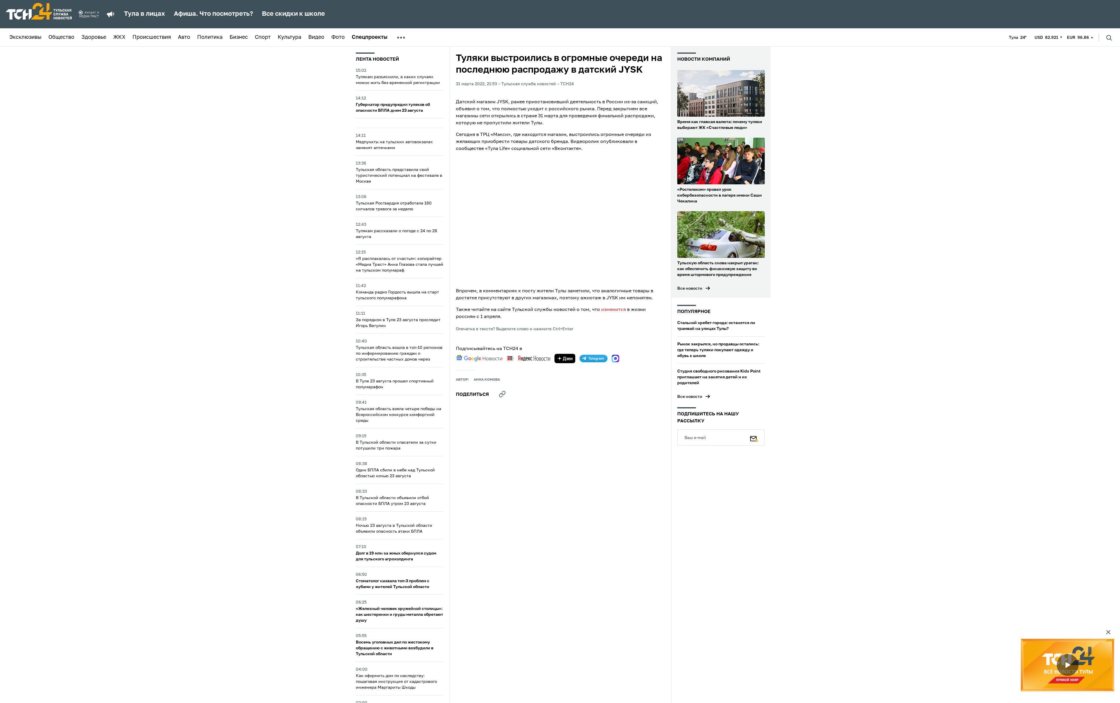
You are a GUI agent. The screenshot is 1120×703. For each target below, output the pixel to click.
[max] (615, 358)
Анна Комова (487, 380)
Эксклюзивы (25, 37)
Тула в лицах (144, 14)
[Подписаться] (754, 437)
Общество (61, 37)
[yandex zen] (564, 358)
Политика (210, 37)
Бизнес (239, 37)
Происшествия (151, 37)
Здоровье (93, 37)
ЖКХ (119, 37)
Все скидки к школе (293, 14)
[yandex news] (528, 358)
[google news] (479, 358)
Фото (338, 37)
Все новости (689, 288)
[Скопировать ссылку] (502, 394)
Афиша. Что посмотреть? (213, 14)
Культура (289, 37)
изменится (613, 309)
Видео (316, 37)
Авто (184, 37)
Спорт (263, 37)
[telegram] (594, 358)
